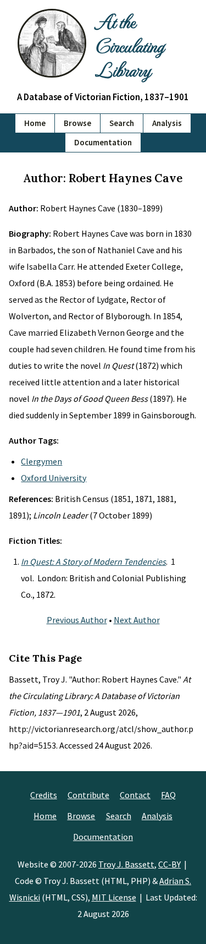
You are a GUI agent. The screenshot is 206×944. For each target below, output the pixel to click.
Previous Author (77, 619)
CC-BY (169, 864)
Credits (43, 794)
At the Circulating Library (129, 45)
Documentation (103, 142)
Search (121, 123)
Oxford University (53, 477)
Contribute (88, 794)
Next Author (137, 619)
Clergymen (41, 461)
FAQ (168, 794)
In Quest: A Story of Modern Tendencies (93, 561)
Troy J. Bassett (126, 864)
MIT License (114, 897)
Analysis (167, 123)
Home (35, 123)
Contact (135, 794)
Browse (77, 123)
